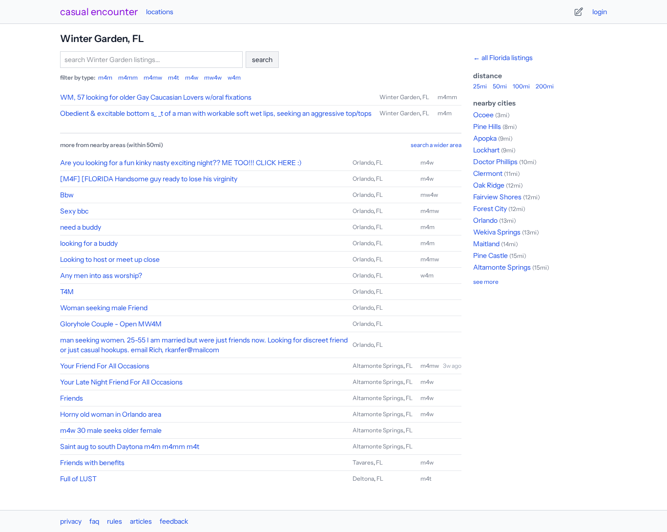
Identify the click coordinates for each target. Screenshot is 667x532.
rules (114, 521)
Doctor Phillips (495, 161)
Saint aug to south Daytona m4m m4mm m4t (129, 446)
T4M (67, 291)
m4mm (128, 77)
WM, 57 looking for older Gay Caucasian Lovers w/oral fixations (155, 97)
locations (159, 11)
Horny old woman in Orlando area (110, 414)
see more (486, 281)
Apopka (485, 138)
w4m (234, 77)
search (262, 59)
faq (94, 521)
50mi (500, 86)
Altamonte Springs (378, 365)
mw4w (213, 77)
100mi (521, 86)
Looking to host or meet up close (110, 259)
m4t (173, 77)
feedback (174, 521)
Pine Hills (487, 126)
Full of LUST (78, 478)
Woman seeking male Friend (103, 307)
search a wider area (436, 145)
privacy (71, 521)
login (599, 11)
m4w (191, 77)
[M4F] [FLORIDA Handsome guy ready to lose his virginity (148, 178)
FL (425, 97)
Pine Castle (490, 255)
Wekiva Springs (497, 232)
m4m (105, 77)
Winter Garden (399, 97)
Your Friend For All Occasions (104, 366)
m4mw (153, 77)
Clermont (487, 173)
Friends (71, 398)
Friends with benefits (92, 462)
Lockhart (486, 150)
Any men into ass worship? (101, 275)
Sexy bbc (74, 211)
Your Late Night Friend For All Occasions (121, 382)
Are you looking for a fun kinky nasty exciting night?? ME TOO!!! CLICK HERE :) (181, 162)
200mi (545, 86)
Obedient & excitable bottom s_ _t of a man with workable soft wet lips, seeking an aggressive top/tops (216, 113)
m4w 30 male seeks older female (111, 430)
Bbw (67, 195)
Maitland (486, 243)
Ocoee (483, 114)
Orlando (363, 162)
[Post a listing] (578, 12)
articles (141, 521)
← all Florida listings (503, 57)
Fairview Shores (497, 196)
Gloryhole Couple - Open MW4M (111, 323)
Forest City (490, 208)
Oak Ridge (488, 185)
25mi (480, 86)
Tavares (363, 462)
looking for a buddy (89, 243)
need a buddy (80, 227)
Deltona (363, 478)
